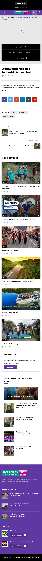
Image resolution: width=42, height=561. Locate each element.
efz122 (13, 112)
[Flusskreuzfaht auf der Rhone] (21, 299)
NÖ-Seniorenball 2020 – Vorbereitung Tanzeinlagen (24, 494)
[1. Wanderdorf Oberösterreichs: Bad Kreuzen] (21, 206)
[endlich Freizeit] (21, 12)
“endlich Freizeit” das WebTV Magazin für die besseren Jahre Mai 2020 (26, 405)
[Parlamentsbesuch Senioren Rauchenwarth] (5, 506)
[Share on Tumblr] (28, 99)
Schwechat (22, 112)
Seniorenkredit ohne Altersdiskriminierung (17, 515)
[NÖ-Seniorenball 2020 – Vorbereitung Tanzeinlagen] (5, 496)
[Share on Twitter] (10, 99)
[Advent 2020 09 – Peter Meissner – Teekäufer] (9, 422)
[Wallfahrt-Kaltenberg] (21, 330)
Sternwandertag (8, 116)
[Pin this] (34, 99)
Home (3, 17)
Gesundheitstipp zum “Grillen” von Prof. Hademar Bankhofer (23, 132)
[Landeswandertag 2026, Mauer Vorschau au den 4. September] (21, 173)
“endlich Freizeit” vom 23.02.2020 (24, 447)
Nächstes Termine (21, 7)
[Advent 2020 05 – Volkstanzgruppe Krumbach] (9, 436)
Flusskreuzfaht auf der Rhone (12, 313)
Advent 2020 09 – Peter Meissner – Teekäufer (24, 419)
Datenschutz (36, 557)
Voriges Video (7, 127)
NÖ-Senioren (14, 531)
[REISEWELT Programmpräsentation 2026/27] (21, 268)
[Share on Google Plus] (16, 99)
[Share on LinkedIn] (22, 99)
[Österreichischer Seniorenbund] (5, 544)
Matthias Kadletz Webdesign (22, 557)
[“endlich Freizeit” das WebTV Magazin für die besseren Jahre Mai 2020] (9, 408)
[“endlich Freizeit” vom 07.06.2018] (37, 146)
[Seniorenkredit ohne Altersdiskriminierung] (5, 517)
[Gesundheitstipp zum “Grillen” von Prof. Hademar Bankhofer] (5, 132)
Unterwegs (11, 17)
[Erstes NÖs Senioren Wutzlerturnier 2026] (21, 393)
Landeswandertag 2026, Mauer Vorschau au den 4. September (21, 187)
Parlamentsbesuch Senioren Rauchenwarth (20, 505)
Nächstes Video (34, 140)
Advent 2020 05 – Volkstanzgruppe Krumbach (26, 433)
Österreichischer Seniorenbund (21, 542)
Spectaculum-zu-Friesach (11, 251)
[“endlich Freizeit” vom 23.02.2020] (9, 451)
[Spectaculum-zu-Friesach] (21, 237)
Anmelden (10, 367)
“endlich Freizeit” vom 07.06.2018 (21, 146)
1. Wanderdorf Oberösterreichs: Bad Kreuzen (18, 219)
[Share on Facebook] (4, 99)
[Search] (39, 12)
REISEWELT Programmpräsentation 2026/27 (18, 282)
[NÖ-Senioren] (5, 533)
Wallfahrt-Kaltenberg (10, 344)
